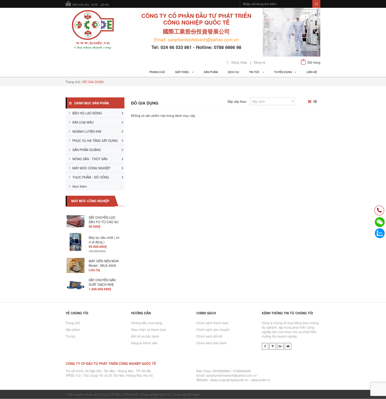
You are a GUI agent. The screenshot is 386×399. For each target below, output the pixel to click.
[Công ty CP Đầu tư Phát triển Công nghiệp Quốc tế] (93, 30)
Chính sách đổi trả (209, 336)
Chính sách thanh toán (212, 323)
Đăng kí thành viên (144, 343)
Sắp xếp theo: (237, 101)
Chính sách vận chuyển (213, 329)
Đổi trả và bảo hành (145, 336)
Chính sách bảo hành (211, 343)
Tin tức (71, 336)
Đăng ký (259, 62)
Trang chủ (73, 323)
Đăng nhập (239, 62)
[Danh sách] (315, 101)
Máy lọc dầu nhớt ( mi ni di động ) (104, 239)
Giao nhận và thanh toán (148, 329)
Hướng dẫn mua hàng (146, 323)
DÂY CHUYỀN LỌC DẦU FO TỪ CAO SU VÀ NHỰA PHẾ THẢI (103, 222)
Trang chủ (73, 82)
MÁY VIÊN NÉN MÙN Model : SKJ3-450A (104, 263)
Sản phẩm (73, 329)
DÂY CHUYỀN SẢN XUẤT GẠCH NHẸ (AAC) (102, 284)
